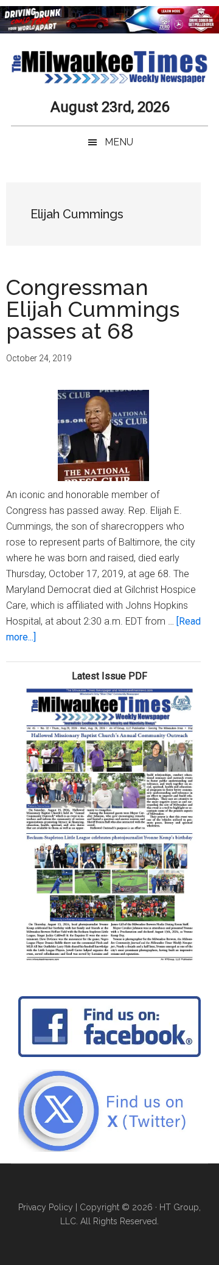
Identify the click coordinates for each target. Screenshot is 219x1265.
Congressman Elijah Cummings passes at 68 (92, 309)
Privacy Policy (45, 1207)
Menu (119, 142)
